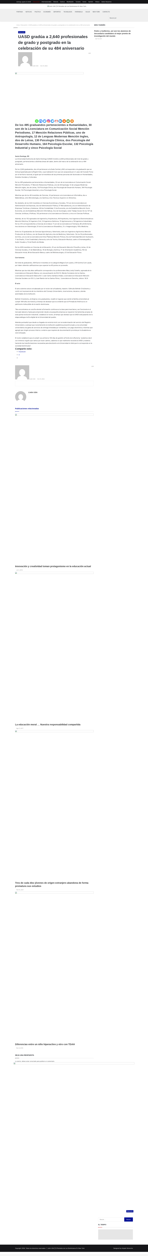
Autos (84, 2)
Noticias (29, 12)
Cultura (62, 2)
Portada (20, 12)
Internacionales (46, 2)
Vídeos (97, 2)
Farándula (79, 12)
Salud (87, 12)
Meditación (70, 2)
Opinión (90, 2)
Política (38, 12)
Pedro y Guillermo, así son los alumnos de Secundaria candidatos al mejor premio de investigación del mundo (112, 33)
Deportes (57, 12)
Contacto (106, 12)
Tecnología (68, 12)
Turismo (78, 2)
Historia (55, 2)
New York (96, 12)
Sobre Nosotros (106, 2)
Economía (47, 12)
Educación (36, 2)
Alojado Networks (127, 1248)
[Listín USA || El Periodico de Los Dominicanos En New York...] (67, 6)
